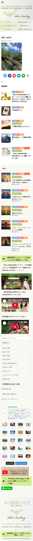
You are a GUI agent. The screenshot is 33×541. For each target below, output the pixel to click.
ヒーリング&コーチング (8, 25)
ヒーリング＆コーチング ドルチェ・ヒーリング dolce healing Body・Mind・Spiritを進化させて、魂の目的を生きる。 (16, 526)
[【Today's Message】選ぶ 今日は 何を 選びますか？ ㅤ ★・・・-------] (28, 425)
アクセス (8, 29)
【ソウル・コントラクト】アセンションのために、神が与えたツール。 (21, 246)
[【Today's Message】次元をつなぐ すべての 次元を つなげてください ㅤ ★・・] (12, 440)
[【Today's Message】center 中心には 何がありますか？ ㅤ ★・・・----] (12, 432)
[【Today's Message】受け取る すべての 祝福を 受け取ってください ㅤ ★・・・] (12, 425)
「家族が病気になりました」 (21, 126)
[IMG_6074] (19, 76)
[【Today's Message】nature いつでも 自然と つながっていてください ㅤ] (28, 448)
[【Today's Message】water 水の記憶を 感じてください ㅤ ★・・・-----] (4, 432)
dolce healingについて (24, 22)
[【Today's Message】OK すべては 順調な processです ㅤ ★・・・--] (4, 425)
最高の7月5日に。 (18, 213)
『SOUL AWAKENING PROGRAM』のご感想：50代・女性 (21, 156)
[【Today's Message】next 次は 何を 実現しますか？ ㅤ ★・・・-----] (4, 440)
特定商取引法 (6, 389)
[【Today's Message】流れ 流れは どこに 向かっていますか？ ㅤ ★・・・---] (20, 440)
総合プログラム (24, 25)
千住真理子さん (17, 110)
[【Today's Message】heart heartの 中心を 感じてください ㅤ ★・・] (20, 432)
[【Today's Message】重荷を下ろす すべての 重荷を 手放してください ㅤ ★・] (4, 456)
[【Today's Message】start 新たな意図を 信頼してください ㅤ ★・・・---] (20, 425)
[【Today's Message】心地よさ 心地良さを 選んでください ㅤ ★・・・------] (4, 448)
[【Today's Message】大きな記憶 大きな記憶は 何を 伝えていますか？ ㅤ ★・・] (12, 448)
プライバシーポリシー (9, 399)
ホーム (8, 22)
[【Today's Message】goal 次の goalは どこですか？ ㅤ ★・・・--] (20, 456)
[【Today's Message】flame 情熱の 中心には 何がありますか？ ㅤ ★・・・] (28, 432)
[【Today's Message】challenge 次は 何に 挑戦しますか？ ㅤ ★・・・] (20, 448)
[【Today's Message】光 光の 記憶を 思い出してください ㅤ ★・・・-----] (28, 440)
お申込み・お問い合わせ (25, 29)
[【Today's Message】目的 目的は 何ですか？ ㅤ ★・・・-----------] (12, 456)
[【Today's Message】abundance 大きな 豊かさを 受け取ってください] (28, 456)
